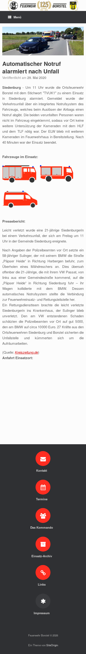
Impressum (42, 613)
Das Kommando (42, 527)
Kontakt (42, 470)
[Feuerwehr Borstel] (43, 5)
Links (42, 584)
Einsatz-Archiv (42, 556)
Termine (42, 499)
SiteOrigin (52, 645)
